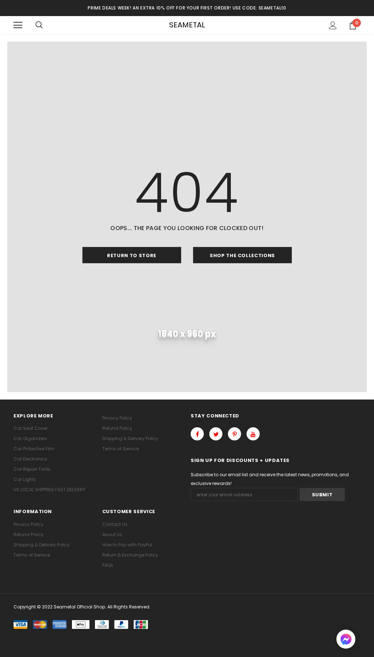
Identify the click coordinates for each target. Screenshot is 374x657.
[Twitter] (215, 433)
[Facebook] (197, 433)
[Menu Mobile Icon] (18, 25)
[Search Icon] (39, 25)
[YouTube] (253, 433)
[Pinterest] (234, 433)
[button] (345, 640)
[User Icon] (333, 25)
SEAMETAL (187, 24)
